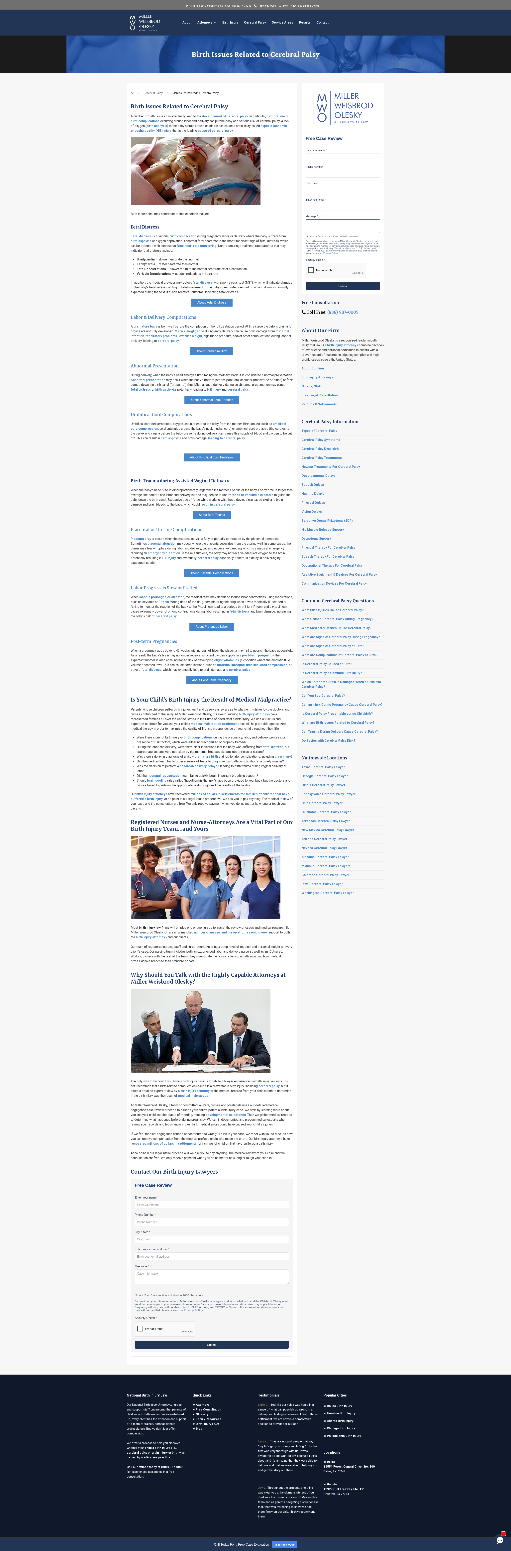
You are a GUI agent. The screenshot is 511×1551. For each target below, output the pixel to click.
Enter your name (146, 1197)
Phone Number (145, 1214)
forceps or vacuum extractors (250, 495)
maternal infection (231, 665)
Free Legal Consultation (320, 395)
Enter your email (316, 199)
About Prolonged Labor (212, 627)
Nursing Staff (311, 386)
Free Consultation (208, 1409)
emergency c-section (164, 553)
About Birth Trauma (212, 515)
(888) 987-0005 (267, 5)
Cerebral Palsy (255, 22)
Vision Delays (312, 512)
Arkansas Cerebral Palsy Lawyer (326, 821)
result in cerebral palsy (218, 504)
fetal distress (202, 282)
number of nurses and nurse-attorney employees (231, 932)
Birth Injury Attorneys (317, 377)
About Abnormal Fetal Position (212, 400)
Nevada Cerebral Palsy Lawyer (324, 848)
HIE (173, 1448)
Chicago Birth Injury (341, 1428)
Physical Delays (313, 503)
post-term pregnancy (258, 655)
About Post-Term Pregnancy (212, 680)
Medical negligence (189, 331)
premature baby (145, 326)
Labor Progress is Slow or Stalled (164, 587)
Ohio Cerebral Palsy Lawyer (322, 803)
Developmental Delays (319, 476)
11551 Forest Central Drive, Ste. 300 (349, 1466)
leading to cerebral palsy (226, 438)
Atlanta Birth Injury (340, 1421)
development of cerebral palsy (225, 116)
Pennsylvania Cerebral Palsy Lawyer (329, 794)
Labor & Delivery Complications (163, 317)
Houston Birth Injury (341, 1413)
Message (142, 1266)
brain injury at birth (165, 1452)
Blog (199, 1428)
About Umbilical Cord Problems (212, 457)
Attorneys (202, 1404)
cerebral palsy (168, 341)
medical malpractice (193, 1096)
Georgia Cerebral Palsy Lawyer (325, 776)
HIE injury (214, 389)
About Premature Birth (211, 351)
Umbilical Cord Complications (161, 414)
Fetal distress (141, 236)
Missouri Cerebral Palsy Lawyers (326, 866)
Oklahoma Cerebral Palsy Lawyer (326, 812)
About (186, 22)
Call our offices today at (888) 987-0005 (155, 1467)
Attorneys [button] (204, 22)
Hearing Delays (313, 494)
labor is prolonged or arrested (161, 597)
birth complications (145, 121)
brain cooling (156, 780)
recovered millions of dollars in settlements (164, 1143)
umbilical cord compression (266, 665)
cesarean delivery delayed (199, 766)
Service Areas (282, 22)
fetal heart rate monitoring (197, 246)
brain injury (283, 756)
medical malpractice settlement (215, 724)
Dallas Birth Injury (339, 1406)
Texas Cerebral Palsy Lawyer (323, 767)
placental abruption (162, 543)
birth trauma (276, 116)
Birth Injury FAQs (207, 1424)
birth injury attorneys (254, 714)
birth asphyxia (157, 126)
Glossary (202, 1414)
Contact (323, 22)
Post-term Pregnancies (154, 641)
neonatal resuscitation (164, 776)
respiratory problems (161, 336)
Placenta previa (142, 539)
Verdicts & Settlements (319, 404)
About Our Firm (313, 368)
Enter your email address (152, 1249)
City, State (142, 1231)
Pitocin (163, 602)
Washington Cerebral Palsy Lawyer (328, 893)
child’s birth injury (157, 1448)
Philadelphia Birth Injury (344, 1436)
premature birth (206, 756)
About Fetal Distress (211, 302)
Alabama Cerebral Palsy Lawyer (325, 857)
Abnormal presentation (148, 380)
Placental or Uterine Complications (166, 529)
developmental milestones (226, 1115)
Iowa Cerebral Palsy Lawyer (322, 884)
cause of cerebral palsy (215, 131)
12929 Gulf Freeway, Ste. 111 (344, 1489)
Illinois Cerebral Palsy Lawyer (323, 785)
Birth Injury (230, 22)
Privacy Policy (193, 1310)
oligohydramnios (226, 660)
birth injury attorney (195, 1091)
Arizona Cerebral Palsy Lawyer (324, 839)
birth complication (182, 236)
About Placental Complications (211, 573)
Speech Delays (313, 485)
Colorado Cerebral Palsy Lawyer (326, 875)
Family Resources (208, 1419)
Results (305, 22)
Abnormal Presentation (155, 365)
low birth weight (190, 336)
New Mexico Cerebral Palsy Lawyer (328, 830)
